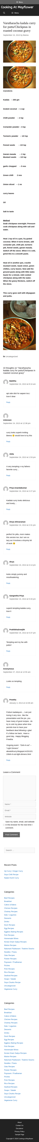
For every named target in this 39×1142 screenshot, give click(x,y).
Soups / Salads (10, 979)
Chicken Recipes (10, 908)
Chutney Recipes (10, 912)
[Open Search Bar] (4, 13)
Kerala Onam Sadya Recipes (15, 942)
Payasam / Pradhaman (13, 962)
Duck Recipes (9, 925)
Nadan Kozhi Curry (11, 878)
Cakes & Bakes (10, 905)
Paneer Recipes (10, 959)
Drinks (6, 922)
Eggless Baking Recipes (13, 932)
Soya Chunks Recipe (12, 982)
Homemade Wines (11, 938)
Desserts (7, 918)
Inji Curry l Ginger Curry (13, 871)
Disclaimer (19, 1128)
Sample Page (19, 1134)
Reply (8, 402)
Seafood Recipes (10, 976)
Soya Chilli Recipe (11, 875)
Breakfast (8, 901)
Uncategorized (12, 356)
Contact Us (19, 1125)
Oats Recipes (9, 955)
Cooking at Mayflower (17, 7)
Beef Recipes (9, 898)
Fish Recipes (9, 935)
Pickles (7, 966)
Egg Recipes (9, 928)
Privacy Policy (19, 1131)
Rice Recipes (9, 972)
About (20, 1122)
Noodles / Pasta (10, 952)
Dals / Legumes (10, 915)
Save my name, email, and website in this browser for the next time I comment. (19, 825)
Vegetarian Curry (10, 989)
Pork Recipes (9, 969)
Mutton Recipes (10, 945)
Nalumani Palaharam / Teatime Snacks (19, 949)
